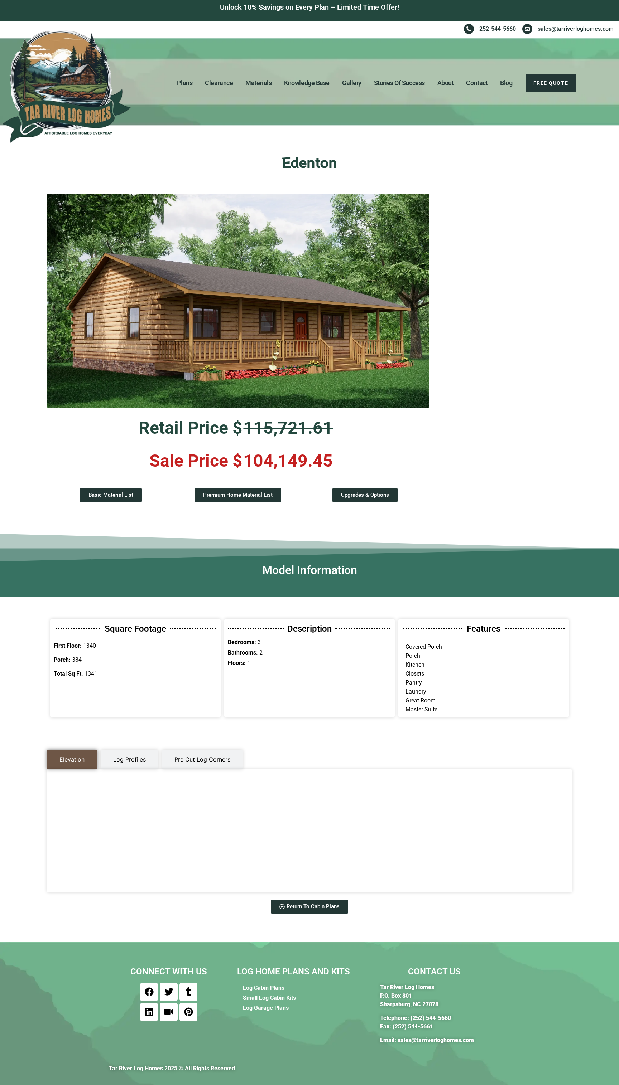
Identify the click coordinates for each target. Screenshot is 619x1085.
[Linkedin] (149, 1012)
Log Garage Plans (266, 1007)
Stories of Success (399, 83)
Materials (258, 83)
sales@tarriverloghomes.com (436, 1040)
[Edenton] (237, 301)
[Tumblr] (188, 992)
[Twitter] (169, 992)
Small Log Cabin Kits (269, 997)
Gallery (351, 83)
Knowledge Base (307, 83)
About (445, 83)
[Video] (169, 1012)
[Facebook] (149, 992)
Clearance (219, 83)
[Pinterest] (188, 1012)
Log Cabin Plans (263, 987)
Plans (185, 83)
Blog (506, 83)
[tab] (72, 759)
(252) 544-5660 (431, 1018)
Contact (477, 83)
